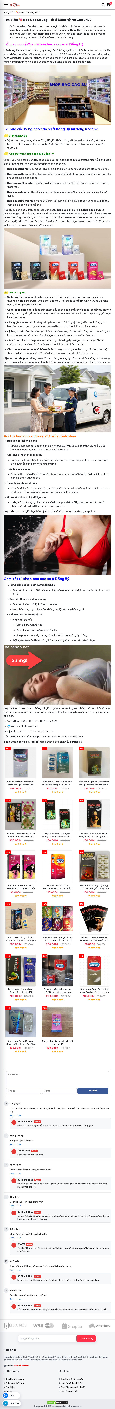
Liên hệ (8, 1391)
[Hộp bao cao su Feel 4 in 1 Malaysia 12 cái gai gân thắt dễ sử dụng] (20, 867)
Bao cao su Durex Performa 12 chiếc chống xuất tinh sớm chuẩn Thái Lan (20, 784)
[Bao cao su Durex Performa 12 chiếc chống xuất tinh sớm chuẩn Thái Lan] (20, 763)
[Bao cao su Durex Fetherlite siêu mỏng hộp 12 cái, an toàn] (94, 970)
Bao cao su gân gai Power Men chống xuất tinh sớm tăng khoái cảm (94, 784)
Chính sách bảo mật (15, 1383)
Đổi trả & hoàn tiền (69, 1391)
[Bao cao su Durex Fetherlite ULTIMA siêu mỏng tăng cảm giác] (57, 970)
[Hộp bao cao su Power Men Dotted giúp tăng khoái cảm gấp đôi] (94, 918)
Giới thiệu (9, 1387)
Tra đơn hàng (86, 1338)
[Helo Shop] (15, 4)
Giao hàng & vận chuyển (72, 1379)
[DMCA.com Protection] (57, 1402)
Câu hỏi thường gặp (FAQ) (73, 1387)
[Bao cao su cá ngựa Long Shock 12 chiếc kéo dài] (20, 970)
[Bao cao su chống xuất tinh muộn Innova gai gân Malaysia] (20, 918)
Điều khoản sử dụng (14, 1379)
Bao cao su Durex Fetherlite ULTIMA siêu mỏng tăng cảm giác (57, 992)
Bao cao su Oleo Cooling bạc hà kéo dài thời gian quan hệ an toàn (57, 784)
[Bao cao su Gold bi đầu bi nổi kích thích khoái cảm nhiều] (20, 815)
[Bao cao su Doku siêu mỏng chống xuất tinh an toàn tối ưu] (20, 1022)
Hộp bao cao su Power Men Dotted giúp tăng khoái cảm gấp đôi (94, 940)
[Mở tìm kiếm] (103, 4)
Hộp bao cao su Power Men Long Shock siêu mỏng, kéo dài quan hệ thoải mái (94, 836)
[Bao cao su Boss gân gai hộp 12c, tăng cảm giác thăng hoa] (94, 867)
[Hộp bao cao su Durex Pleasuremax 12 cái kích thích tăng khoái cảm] (57, 867)
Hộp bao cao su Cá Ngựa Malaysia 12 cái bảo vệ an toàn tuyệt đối (57, 836)
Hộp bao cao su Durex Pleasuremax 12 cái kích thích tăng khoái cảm (57, 888)
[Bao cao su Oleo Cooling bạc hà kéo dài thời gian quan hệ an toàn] (57, 763)
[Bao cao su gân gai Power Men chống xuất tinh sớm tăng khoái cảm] (94, 763)
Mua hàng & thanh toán (71, 1383)
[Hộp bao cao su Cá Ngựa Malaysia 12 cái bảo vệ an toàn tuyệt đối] (57, 815)
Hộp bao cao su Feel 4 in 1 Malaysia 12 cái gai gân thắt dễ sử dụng (21, 888)
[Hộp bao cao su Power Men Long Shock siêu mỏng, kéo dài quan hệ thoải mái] (94, 815)
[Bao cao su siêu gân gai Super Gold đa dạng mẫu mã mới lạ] (57, 918)
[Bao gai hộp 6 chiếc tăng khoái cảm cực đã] (57, 1022)
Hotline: (17, 1365)
